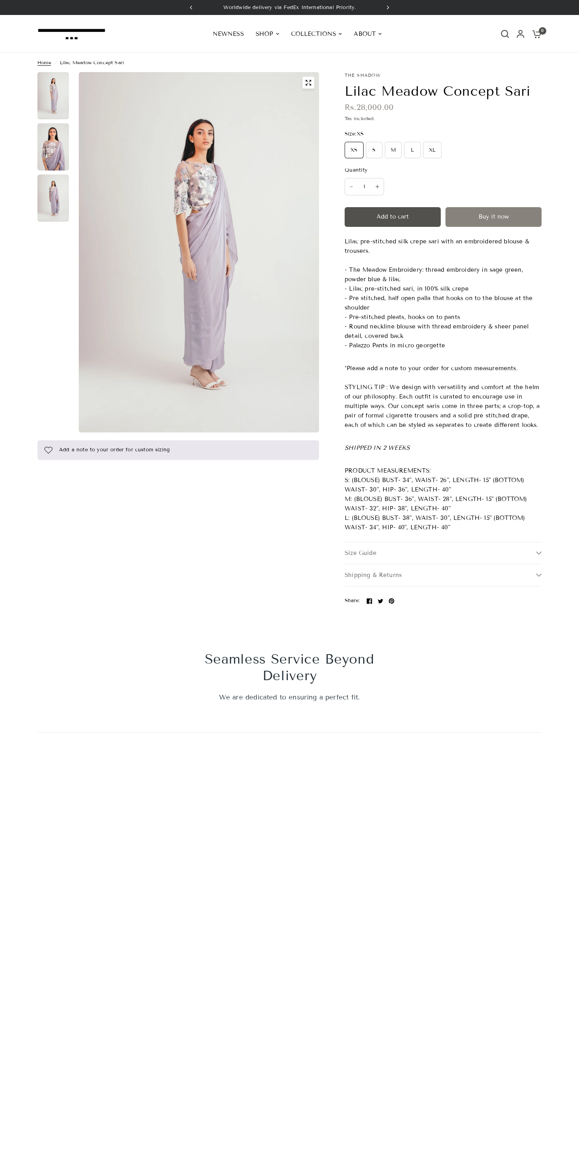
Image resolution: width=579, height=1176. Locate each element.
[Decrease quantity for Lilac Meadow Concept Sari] (351, 186)
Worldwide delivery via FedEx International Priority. (289, 7)
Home (44, 62)
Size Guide (361, 552)
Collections (313, 33)
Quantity (356, 170)
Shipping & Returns (373, 575)
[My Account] (520, 34)
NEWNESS (228, 33)
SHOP (264, 33)
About (365, 33)
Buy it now (494, 216)
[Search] (505, 34)
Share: (352, 600)
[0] (535, 34)
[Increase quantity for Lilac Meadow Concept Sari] (377, 186)
